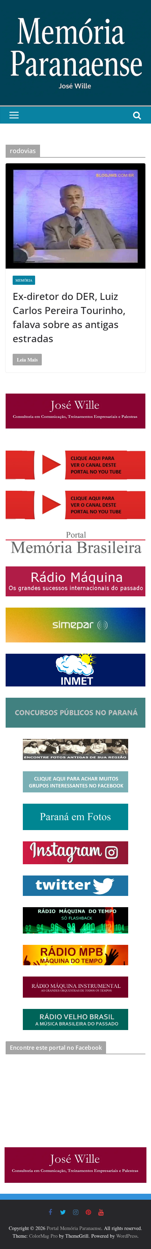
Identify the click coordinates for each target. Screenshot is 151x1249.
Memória (23, 280)
